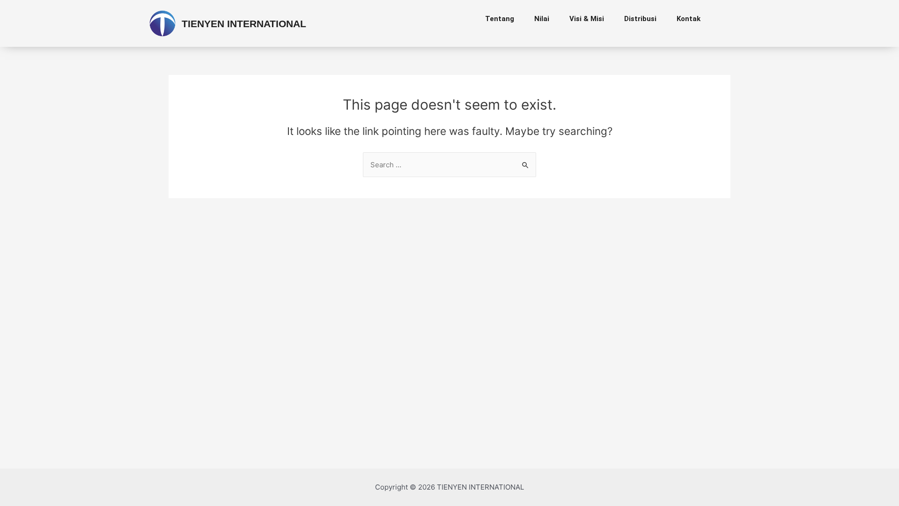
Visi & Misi (586, 19)
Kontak (688, 19)
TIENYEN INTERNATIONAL (244, 23)
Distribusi (640, 19)
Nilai (541, 19)
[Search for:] (449, 164)
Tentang (499, 19)
